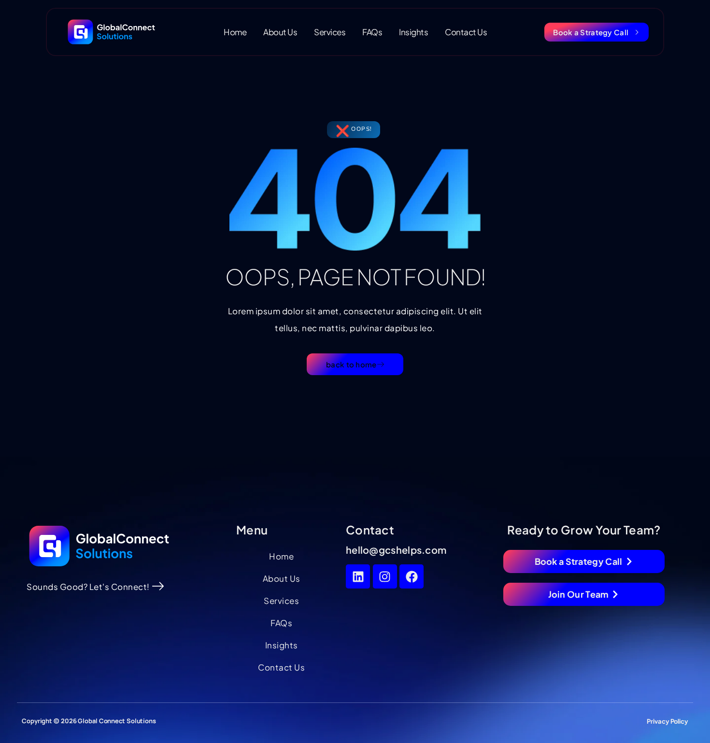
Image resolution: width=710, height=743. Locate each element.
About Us (280, 32)
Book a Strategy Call (590, 32)
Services (329, 32)
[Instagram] (385, 576)
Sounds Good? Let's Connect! (88, 586)
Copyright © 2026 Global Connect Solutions (89, 720)
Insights (413, 32)
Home (235, 32)
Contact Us (466, 32)
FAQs (372, 32)
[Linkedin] (358, 576)
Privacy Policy (667, 721)
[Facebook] (411, 576)
